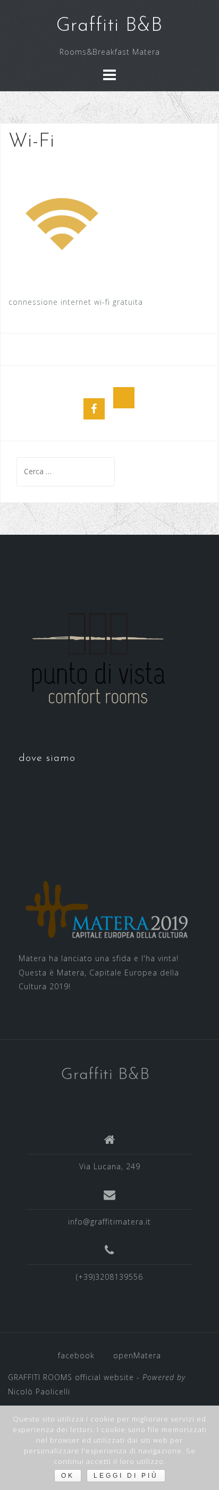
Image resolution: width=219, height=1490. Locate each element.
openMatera (137, 1355)
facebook (76, 1355)
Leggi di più (126, 1475)
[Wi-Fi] (64, 223)
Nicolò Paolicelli (39, 1391)
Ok (67, 1475)
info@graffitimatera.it (109, 1222)
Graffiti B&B (109, 26)
